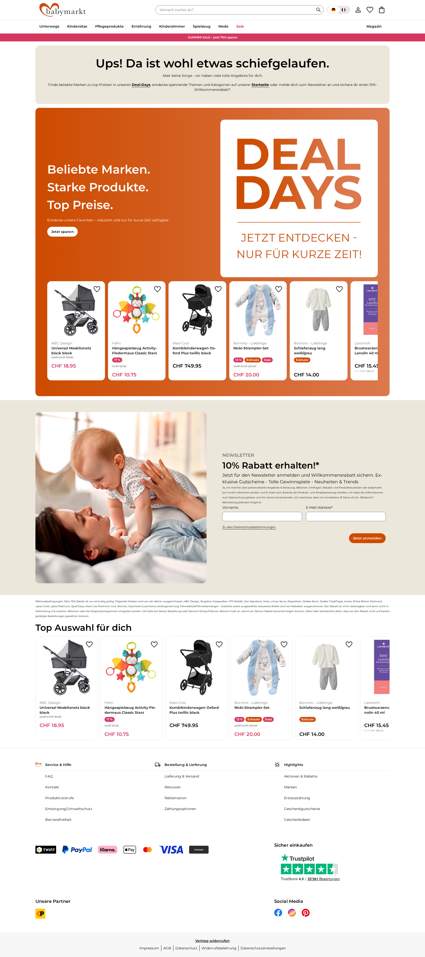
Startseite (260, 84)
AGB (167, 948)
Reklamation (175, 798)
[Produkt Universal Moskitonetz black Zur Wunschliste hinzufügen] (97, 289)
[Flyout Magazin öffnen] (384, 27)
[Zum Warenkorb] (382, 10)
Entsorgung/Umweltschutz (68, 809)
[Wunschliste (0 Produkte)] (370, 10)
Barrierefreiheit (58, 819)
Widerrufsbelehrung (218, 948)
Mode (223, 26)
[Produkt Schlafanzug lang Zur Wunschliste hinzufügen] (339, 289)
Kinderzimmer (172, 26)
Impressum (149, 948)
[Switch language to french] (338, 10)
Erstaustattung (297, 798)
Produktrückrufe (59, 798)
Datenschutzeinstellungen (263, 948)
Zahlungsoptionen (180, 809)
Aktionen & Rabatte (300, 776)
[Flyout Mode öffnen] (230, 27)
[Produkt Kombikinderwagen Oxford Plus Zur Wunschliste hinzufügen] (218, 289)
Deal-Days (141, 84)
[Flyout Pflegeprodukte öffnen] (126, 27)
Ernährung (141, 26)
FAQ (49, 776)
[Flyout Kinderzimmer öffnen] (187, 27)
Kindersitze (77, 26)
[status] (236, 9)
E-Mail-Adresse (318, 507)
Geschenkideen (297, 819)
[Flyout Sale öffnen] (246, 27)
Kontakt (52, 787)
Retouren (173, 787)
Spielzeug (202, 26)
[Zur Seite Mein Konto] (358, 10)
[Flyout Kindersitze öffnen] (89, 27)
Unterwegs (49, 26)
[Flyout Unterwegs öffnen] (61, 27)
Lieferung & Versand (182, 776)
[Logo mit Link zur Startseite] (62, 10)
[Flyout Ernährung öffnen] (153, 27)
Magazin (374, 26)
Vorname (230, 507)
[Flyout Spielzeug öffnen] (212, 27)
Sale (240, 26)
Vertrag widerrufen (212, 941)
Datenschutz (186, 948)
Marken (290, 787)
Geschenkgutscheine (302, 809)
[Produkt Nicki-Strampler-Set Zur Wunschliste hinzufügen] (279, 289)
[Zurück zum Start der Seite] (409, 921)
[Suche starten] (318, 9)
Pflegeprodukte (109, 26)
